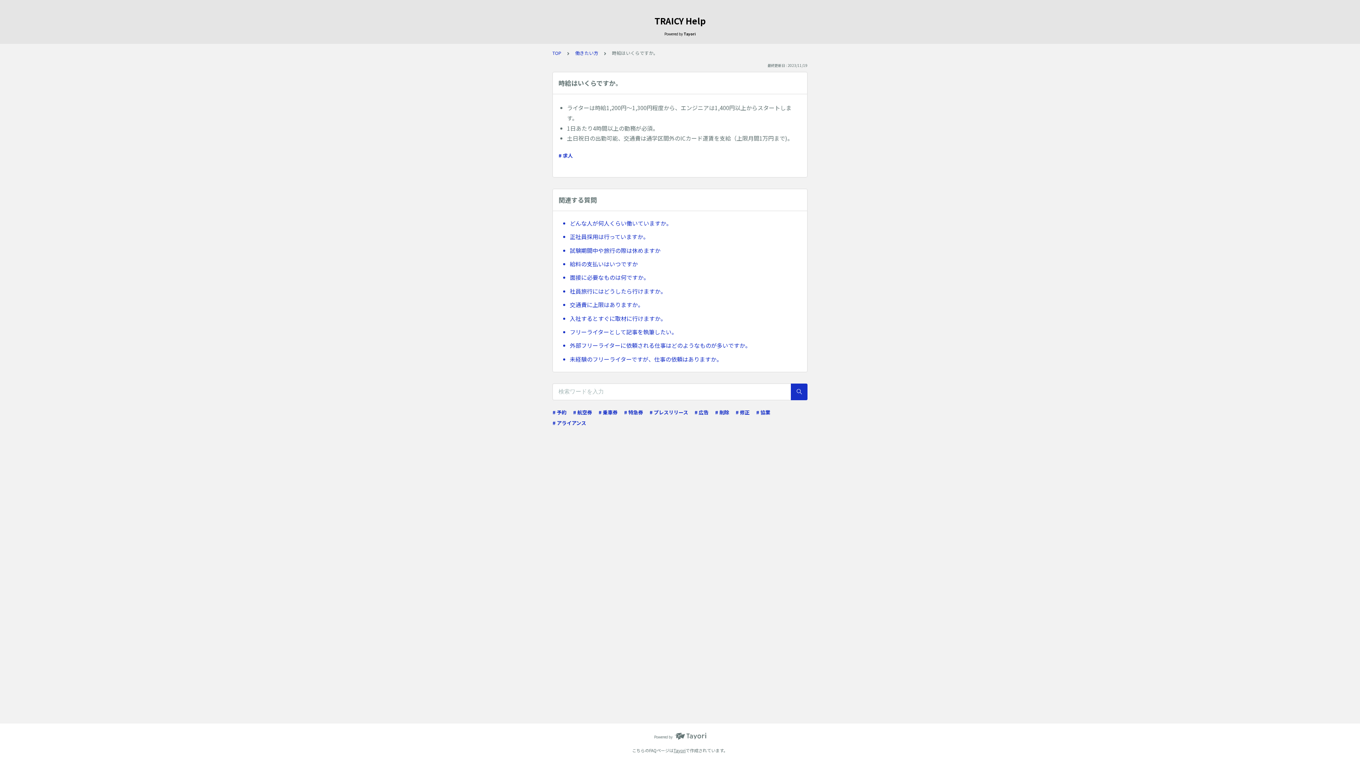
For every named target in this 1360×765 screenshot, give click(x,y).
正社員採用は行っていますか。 (609, 236)
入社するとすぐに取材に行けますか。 (618, 318)
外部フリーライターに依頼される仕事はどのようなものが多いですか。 (660, 345)
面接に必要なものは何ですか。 (609, 277)
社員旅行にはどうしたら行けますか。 (618, 291)
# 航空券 (582, 412)
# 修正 (743, 412)
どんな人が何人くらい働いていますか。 (621, 223)
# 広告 (702, 412)
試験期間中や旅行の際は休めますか (615, 250)
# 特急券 (633, 412)
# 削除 (722, 412)
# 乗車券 (608, 412)
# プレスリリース (669, 412)
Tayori (680, 750)
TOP (556, 53)
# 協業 (763, 412)
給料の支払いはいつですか (604, 264)
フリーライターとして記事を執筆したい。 (623, 332)
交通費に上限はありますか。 (607, 304)
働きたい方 (586, 53)
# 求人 (566, 155)
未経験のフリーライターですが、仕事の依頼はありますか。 (646, 359)
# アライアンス (569, 422)
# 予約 (559, 412)
